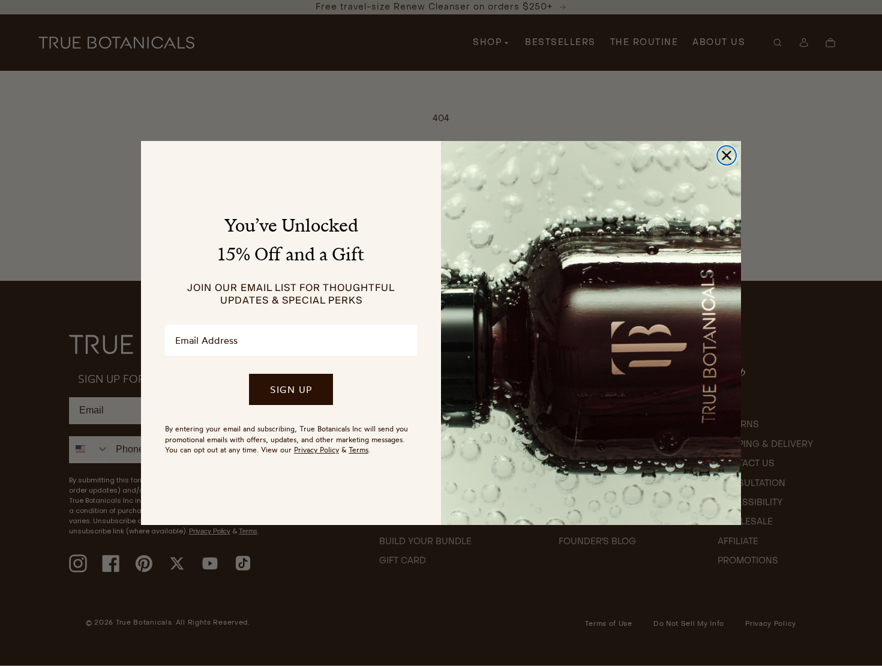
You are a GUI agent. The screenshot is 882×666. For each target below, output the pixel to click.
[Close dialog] (726, 155)
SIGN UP (291, 389)
